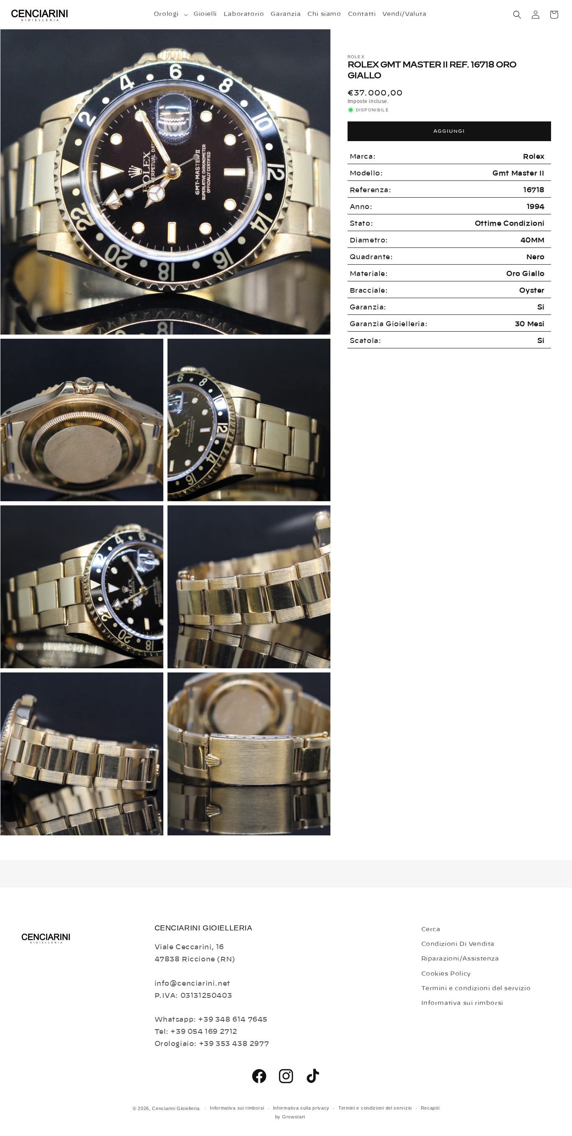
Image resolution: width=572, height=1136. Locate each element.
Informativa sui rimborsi (462, 1003)
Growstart (293, 1116)
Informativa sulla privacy (301, 1107)
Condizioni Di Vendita (458, 944)
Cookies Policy (446, 974)
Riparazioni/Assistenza (460, 959)
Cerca (431, 929)
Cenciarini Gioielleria (175, 1108)
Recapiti (430, 1107)
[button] (170, 14)
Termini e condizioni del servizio (476, 989)
